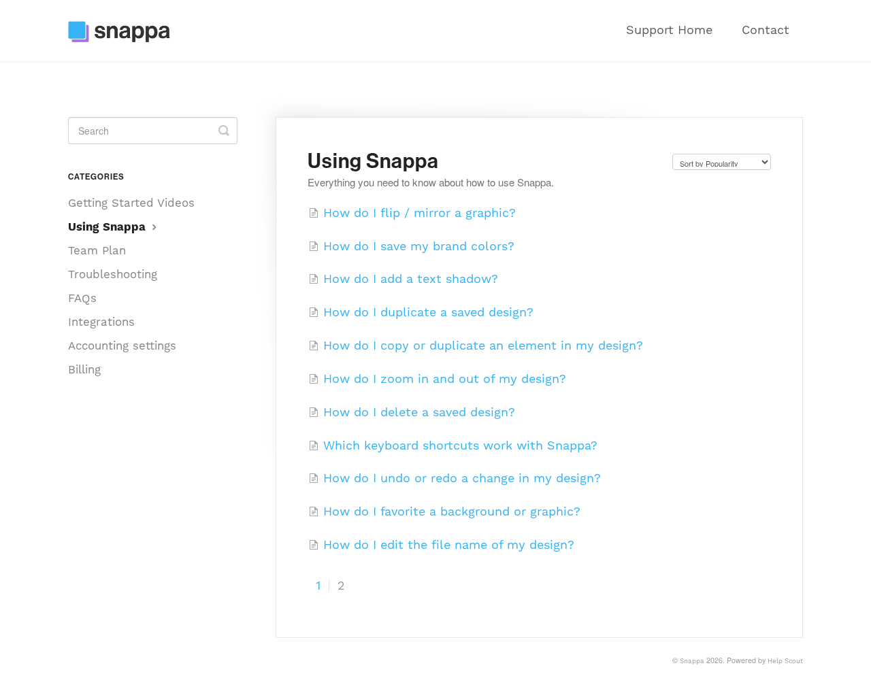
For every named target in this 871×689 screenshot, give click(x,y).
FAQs (82, 298)
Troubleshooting (112, 274)
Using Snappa (108, 226)
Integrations (101, 322)
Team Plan (97, 250)
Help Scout (785, 661)
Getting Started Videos (131, 202)
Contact (765, 29)
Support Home (669, 29)
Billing (84, 369)
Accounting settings (122, 345)
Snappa (692, 661)
